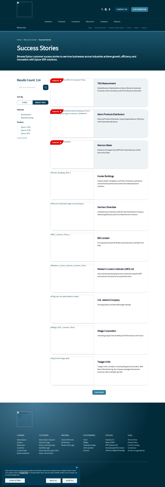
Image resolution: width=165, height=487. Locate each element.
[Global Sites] (106, 9)
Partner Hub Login (68, 445)
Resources (21, 27)
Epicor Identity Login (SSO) (49, 450)
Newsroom (21, 445)
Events (129, 28)
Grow (85, 440)
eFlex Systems (88, 448)
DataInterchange (89, 445)
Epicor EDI (25, 133)
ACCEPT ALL (69, 481)
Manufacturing (27, 117)
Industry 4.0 (110, 440)
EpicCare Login (44, 442)
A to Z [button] (24, 102)
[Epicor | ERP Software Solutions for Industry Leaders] (24, 9)
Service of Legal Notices (136, 450)
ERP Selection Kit (112, 445)
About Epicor (21, 440)
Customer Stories (100, 28)
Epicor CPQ (25, 127)
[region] (41, 475)
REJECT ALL (53, 481)
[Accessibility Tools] (109, 9)
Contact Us (122, 9)
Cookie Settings (134, 445)
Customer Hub (139, 9)
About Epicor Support (47, 440)
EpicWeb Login (44, 448)
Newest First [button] (40, 102)
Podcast (144, 28)
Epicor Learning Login (47, 445)
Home (19, 40)
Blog (89, 28)
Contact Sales (22, 450)
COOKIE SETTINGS (15, 480)
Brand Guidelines (23, 453)
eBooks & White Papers (116, 28)
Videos (136, 28)
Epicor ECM (25, 130)
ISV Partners (65, 442)
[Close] (76, 467)
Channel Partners (67, 440)
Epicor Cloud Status (46, 453)
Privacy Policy (133, 442)
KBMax (85, 442)
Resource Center (30, 40)
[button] (32, 138)
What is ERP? (110, 442)
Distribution (26, 114)
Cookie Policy (24, 473)
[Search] (45, 87)
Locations (20, 448)
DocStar (86, 450)
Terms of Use (132, 440)
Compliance (132, 448)
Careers (20, 442)
